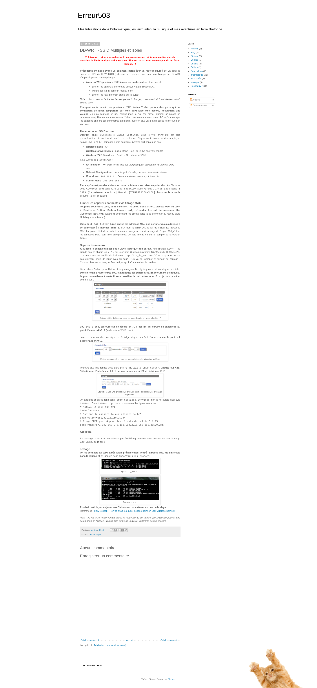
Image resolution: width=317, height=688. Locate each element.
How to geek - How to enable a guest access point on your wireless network (134, 511)
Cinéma (194, 56)
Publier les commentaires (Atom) (110, 645)
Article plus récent (90, 640)
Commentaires (199, 105)
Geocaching (197, 71)
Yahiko (94, 530)
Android (194, 48)
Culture (194, 67)
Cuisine (194, 63)
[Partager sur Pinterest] (126, 530)
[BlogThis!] (115, 530)
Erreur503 (94, 15)
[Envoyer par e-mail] (112, 530)
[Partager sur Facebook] (122, 530)
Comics (194, 60)
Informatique (95, 534)
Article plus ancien (170, 640)
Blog (193, 52)
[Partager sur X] (119, 530)
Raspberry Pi (197, 86)
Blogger (171, 679)
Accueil (130, 640)
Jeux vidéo (196, 78)
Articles (196, 99)
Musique (195, 82)
